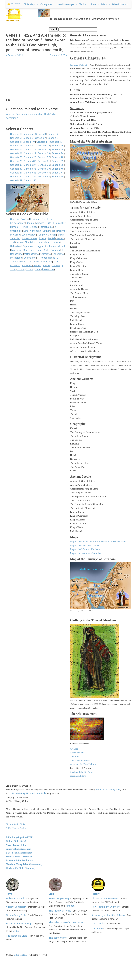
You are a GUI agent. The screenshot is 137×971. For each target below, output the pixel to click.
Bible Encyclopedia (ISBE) (19, 837)
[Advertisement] (36, 76)
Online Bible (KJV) (16, 841)
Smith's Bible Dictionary (18, 848)
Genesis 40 (58, 168)
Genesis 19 (44, 149)
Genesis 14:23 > (58, 55)
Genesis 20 (58, 149)
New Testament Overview (106, 906)
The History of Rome (60, 910)
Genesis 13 (16, 145)
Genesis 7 (40, 138)
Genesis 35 (44, 164)
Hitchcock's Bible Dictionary (21, 868)
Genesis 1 (15, 134)
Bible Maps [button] (30, 4)
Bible (51, 893)
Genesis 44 (58, 172)
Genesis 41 (16, 172)
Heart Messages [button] (66, 4)
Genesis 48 (58, 176)
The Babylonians (58, 937)
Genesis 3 (40, 134)
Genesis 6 (28, 138)
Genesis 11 (42, 141)
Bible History (20, 954)
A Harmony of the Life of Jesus (108, 915)
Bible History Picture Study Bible (29, 793)
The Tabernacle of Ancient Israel (66, 922)
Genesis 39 (44, 168)
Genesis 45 (16, 176)
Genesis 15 (44, 145)
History (96, 893)
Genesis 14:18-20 (78, 65)
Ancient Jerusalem (16, 906)
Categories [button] (46, 4)
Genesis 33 (16, 164)
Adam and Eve (77, 752)
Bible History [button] (119, 4)
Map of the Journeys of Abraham (86, 553)
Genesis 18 (30, 149)
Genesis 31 (44, 161)
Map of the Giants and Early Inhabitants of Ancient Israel (98, 541)
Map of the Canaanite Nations (84, 545)
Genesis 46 (30, 176)
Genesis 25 (16, 157)
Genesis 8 (52, 138)
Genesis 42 (30, 172)
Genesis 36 (58, 164)
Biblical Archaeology (17, 898)
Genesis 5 (15, 138)
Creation (74, 748)
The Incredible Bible (16, 935)
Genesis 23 (44, 153)
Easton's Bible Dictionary (19, 852)
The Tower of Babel (80, 760)
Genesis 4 (52, 134)
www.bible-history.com (108, 789)
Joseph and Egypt (78, 775)
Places (71, 905)
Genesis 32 (58, 161)
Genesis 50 (30, 180)
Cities (15, 930)
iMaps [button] (104, 4)
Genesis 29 (16, 161)
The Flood (75, 756)
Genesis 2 (28, 134)
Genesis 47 (44, 176)
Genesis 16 (58, 145)
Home (9, 893)
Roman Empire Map (59, 898)
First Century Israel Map (19, 923)
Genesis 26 (30, 157)
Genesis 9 (15, 141)
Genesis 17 (16, 149)
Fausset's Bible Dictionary (19, 860)
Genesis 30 (30, 161)
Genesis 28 (58, 157)
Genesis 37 (16, 168)
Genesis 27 (44, 157)
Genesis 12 (56, 141)
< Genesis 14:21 (14, 55)
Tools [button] (94, 4)
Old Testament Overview (105, 898)
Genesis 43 (44, 172)
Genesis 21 (16, 153)
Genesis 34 (30, 164)
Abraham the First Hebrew (83, 764)
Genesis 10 (29, 141)
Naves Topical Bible (16, 845)
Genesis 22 (30, 153)
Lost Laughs (98, 923)
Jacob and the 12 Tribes (81, 772)
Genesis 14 (30, 145)
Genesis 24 (58, 153)
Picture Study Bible (16, 915)
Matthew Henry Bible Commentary (24, 864)
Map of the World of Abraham (85, 549)
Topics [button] (83, 4)
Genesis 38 (30, 168)
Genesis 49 (16, 180)
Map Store (97, 928)
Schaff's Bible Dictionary (19, 856)
